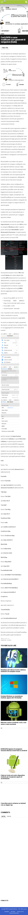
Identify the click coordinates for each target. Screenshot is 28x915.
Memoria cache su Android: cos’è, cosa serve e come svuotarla (13, 723)
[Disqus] (14, 837)
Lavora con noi (20, 911)
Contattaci (6, 911)
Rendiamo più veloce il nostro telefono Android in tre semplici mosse (13, 670)
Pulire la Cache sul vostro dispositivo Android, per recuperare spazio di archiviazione (13, 776)
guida (9, 640)
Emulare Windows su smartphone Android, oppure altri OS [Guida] (12, 697)
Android (4, 640)
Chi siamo (13, 911)
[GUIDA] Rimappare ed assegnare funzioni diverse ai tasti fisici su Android (14, 749)
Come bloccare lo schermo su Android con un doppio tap (13, 804)
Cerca (26, 2)
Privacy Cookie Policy (14, 913)
